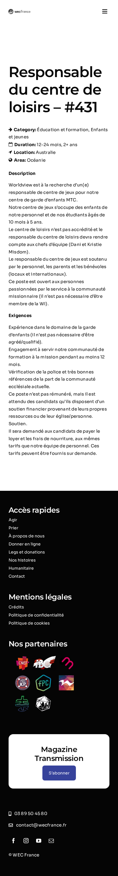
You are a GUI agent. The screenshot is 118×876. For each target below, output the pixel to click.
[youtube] (39, 841)
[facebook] (13, 841)
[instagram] (26, 841)
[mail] (51, 841)
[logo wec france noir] (19, 11)
